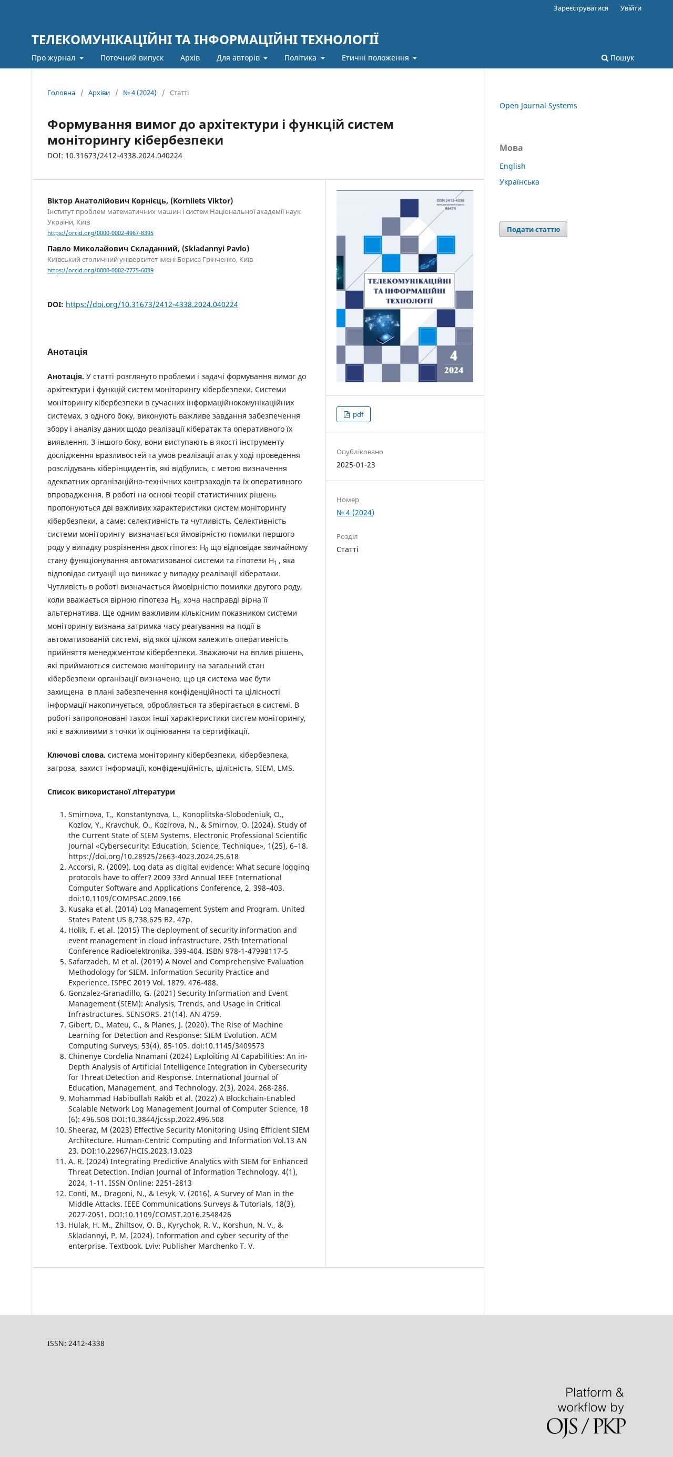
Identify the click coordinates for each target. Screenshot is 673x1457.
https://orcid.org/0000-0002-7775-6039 (100, 270)
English (512, 166)
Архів (190, 58)
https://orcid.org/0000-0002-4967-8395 (100, 233)
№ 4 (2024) (140, 92)
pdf (357, 414)
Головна (61, 92)
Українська (519, 182)
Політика (301, 58)
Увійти (630, 8)
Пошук (621, 58)
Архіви (99, 92)
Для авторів (239, 58)
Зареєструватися (581, 8)
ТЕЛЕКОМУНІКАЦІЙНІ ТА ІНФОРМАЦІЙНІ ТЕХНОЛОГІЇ (205, 39)
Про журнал (54, 58)
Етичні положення (376, 58)
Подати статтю (533, 229)
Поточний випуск (132, 58)
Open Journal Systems (538, 105)
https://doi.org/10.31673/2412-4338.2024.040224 (152, 304)
